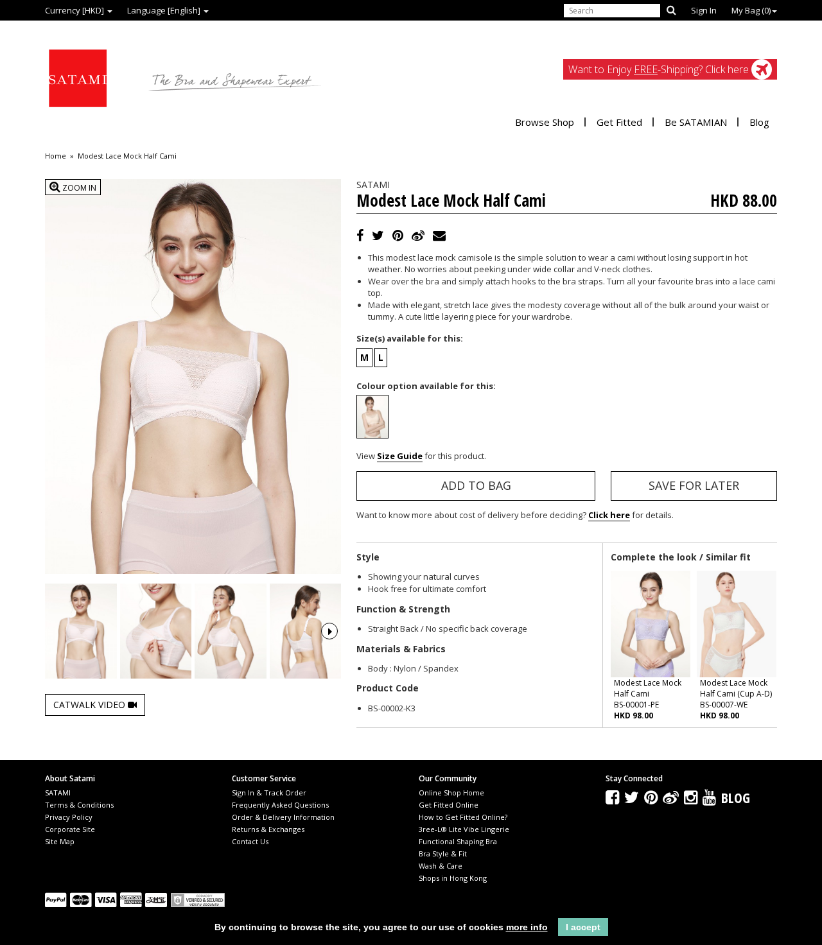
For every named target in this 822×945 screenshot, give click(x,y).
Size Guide (400, 456)
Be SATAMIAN (696, 122)
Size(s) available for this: (409, 338)
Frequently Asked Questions (280, 805)
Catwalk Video (90, 704)
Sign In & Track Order (269, 792)
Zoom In (78, 187)
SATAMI (58, 792)
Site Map (59, 841)
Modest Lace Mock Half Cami (127, 156)
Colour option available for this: (426, 386)
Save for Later (694, 485)
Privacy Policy (68, 817)
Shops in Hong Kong (453, 878)
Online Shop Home (451, 792)
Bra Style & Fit (443, 853)
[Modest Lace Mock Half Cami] (81, 631)
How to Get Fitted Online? (463, 817)
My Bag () (751, 10)
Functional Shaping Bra (458, 841)
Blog (759, 122)
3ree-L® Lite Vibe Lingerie (464, 829)
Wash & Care (440, 866)
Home (55, 156)
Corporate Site (70, 829)
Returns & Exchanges (268, 829)
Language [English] (164, 10)
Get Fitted (619, 122)
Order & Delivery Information (283, 817)
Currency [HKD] (75, 10)
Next (329, 631)
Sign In (704, 10)
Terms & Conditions (79, 805)
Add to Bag (476, 485)
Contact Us (250, 841)
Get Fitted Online (448, 805)
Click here (609, 515)
